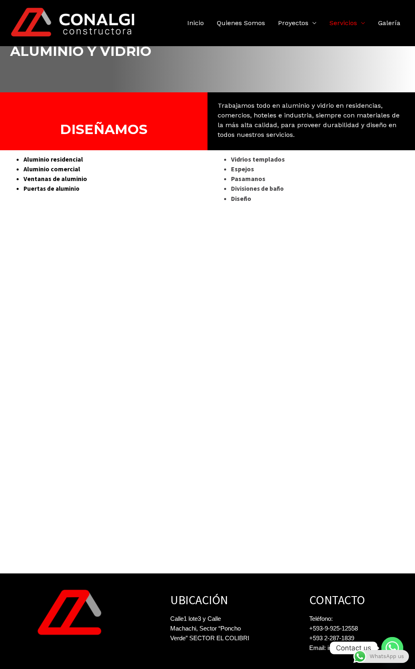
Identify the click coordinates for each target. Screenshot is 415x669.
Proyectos (293, 23)
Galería (389, 23)
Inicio (195, 23)
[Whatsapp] (392, 648)
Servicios (343, 23)
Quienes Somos (241, 23)
